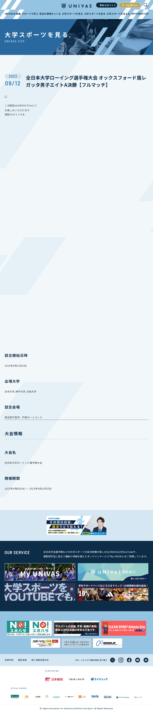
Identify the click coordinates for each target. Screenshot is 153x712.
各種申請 (9, 659)
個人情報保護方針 (40, 659)
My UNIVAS (131, 5)
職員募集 (22, 659)
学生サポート (107, 5)
